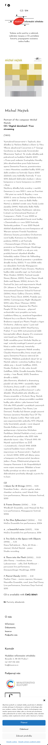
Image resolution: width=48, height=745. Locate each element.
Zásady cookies (11, 742)
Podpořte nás (11, 635)
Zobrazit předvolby (24, 736)
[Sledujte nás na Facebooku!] (5, 5)
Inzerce (8, 631)
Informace (9, 624)
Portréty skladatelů (15, 602)
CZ (21, 11)
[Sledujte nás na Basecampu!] (9, 5)
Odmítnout (24, 729)
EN (26, 11)
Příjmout (24, 723)
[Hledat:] (43, 5)
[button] (44, 700)
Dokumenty (10, 628)
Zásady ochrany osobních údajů (29, 742)
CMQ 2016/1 (31, 595)
